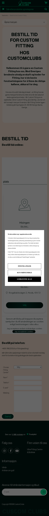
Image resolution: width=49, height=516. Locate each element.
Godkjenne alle (24, 279)
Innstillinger (24, 266)
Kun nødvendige (24, 273)
